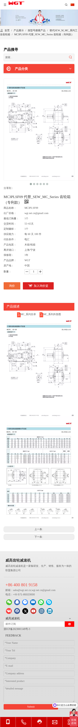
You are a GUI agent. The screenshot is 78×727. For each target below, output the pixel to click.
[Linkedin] (50, 611)
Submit (31, 706)
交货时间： (10, 223)
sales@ (16, 590)
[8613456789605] (41, 602)
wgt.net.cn (25, 590)
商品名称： (10, 208)
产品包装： (10, 244)
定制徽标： (10, 228)
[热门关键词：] (70, 57)
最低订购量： (11, 218)
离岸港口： (10, 250)
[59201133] (17, 602)
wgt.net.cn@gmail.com (44, 590)
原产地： (9, 265)
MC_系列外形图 (52, 314)
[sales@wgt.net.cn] (33, 602)
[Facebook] (17, 611)
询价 (12, 285)
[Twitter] (25, 611)
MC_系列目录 (28, 314)
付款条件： (10, 239)
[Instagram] (41, 611)
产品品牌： (10, 260)
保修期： (9, 255)
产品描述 (13, 306)
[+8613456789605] (49, 602)
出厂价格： (10, 213)
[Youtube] (33, 611)
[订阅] (69, 624)
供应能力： (10, 234)
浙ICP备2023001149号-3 (17, 629)
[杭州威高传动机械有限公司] (25, 602)
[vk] (9, 611)
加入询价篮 (41, 285)
